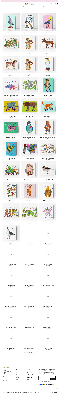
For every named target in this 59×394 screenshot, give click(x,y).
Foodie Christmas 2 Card (48, 285)
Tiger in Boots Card (11, 264)
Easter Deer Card (48, 348)
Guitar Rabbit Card (29, 243)
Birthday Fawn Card (29, 200)
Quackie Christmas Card (11, 306)
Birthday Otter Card (47, 327)
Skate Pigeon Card (11, 31)
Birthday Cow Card (11, 74)
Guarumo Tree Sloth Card (29, 95)
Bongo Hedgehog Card (29, 179)
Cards (22, 6)
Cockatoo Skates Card (48, 31)
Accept (55, 392)
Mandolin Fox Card (48, 264)
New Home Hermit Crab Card (11, 95)
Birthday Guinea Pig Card (29, 348)
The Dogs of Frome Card (48, 158)
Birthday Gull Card (11, 243)
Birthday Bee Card (11, 158)
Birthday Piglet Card (11, 137)
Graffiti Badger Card (29, 158)
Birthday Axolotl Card (48, 221)
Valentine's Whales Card (48, 369)
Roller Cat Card (47, 116)
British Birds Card (11, 200)
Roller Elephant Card (11, 116)
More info (51, 392)
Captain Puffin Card (29, 285)
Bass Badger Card (11, 285)
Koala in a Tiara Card (29, 264)
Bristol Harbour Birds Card (29, 31)
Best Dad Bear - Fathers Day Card (48, 137)
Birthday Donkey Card (48, 53)
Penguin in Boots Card (48, 74)
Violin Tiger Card (29, 53)
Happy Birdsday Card (11, 348)
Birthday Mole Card (29, 327)
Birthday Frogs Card (29, 221)
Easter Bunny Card (11, 369)
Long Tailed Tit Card (48, 179)
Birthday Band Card (11, 221)
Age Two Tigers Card (11, 327)
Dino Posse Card (11, 179)
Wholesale (42, 6)
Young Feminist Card (48, 243)
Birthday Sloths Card (11, 53)
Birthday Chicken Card (48, 200)
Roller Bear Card (29, 116)
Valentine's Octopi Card (29, 369)
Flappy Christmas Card (29, 306)
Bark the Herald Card (48, 306)
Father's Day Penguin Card (29, 137)
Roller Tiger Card (48, 95)
